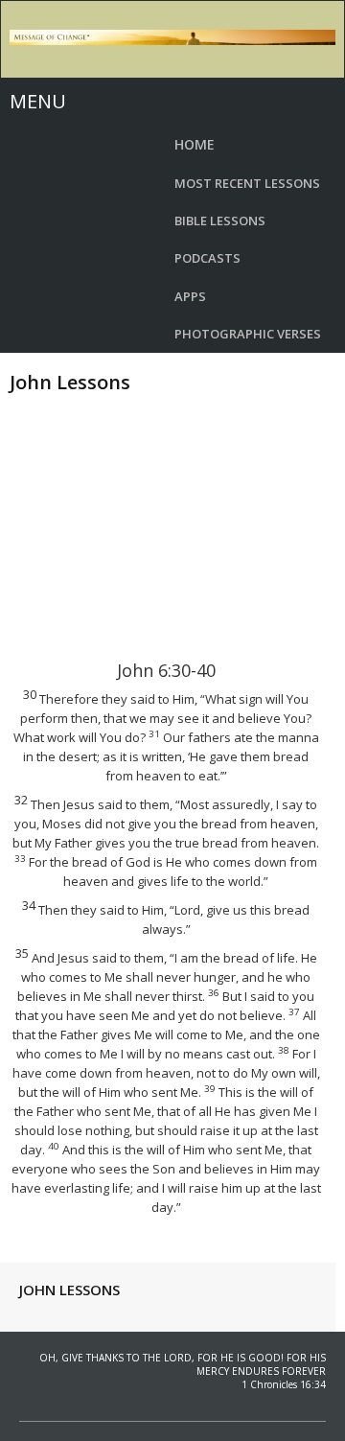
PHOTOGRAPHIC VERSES (247, 333)
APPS (190, 296)
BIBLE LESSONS (219, 220)
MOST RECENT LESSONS (247, 183)
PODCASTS (207, 258)
